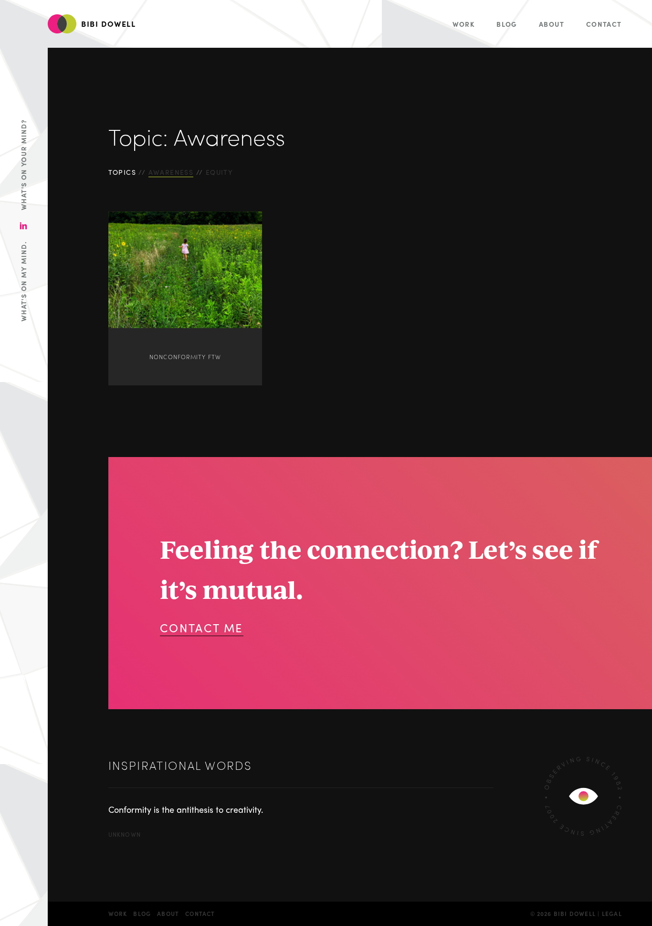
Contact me (201, 627)
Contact (604, 24)
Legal (612, 913)
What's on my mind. (23, 281)
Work (463, 24)
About (552, 24)
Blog (506, 24)
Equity (219, 172)
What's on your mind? (23, 164)
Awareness (171, 172)
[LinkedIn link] (23, 225)
